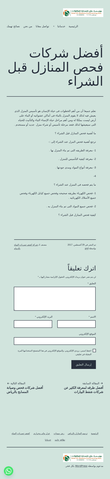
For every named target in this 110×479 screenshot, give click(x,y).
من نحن (27, 26)
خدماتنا (61, 26)
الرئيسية (73, 26)
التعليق (92, 283)
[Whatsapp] (8, 471)
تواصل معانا (42, 26)
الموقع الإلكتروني (87, 334)
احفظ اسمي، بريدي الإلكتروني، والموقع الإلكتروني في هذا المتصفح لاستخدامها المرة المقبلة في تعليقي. (54, 352)
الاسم (92, 316)
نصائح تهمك (13, 26)
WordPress (81, 466)
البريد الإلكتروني (43, 316)
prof (87, 248)
